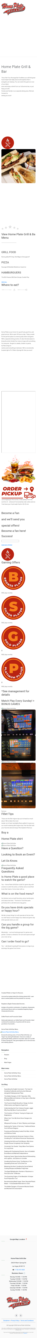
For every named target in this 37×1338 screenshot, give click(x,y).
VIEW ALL (4, 282)
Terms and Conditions (27, 1320)
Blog (5, 1058)
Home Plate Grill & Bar (10, 1079)
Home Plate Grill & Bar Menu (12, 1076)
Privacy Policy (15, 1320)
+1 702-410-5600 (19, 1270)
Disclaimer (6, 1320)
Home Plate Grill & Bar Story (12, 1073)
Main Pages (7, 1062)
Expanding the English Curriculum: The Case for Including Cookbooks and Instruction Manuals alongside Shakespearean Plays (18, 1091)
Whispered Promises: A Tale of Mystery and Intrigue (19, 1123)
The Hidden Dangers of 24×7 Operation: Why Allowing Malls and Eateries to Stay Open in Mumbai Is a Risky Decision (19, 1098)
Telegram (25, 1333)
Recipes (6, 1054)
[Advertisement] (18, 37)
